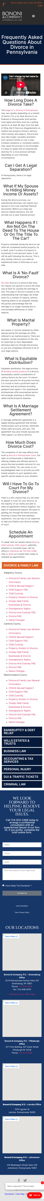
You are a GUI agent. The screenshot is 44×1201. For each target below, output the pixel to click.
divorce (35, 542)
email (10, 554)
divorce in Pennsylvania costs (22, 455)
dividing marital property (15, 371)
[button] (33, 16)
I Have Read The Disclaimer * (18, 885)
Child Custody (16, 593)
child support (21, 545)
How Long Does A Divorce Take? (20, 102)
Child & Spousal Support (21, 586)
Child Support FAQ (18, 589)
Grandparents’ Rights (20, 608)
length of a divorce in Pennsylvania (21, 110)
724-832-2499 (29, 551)
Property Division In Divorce (23, 597)
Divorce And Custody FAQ (22, 612)
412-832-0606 (25, 1053)
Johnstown (14, 551)
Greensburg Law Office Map (22, 994)
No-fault (5, 283)
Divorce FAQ (15, 616)
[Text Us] (34, 1196)
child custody (7, 545)
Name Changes (17, 620)
